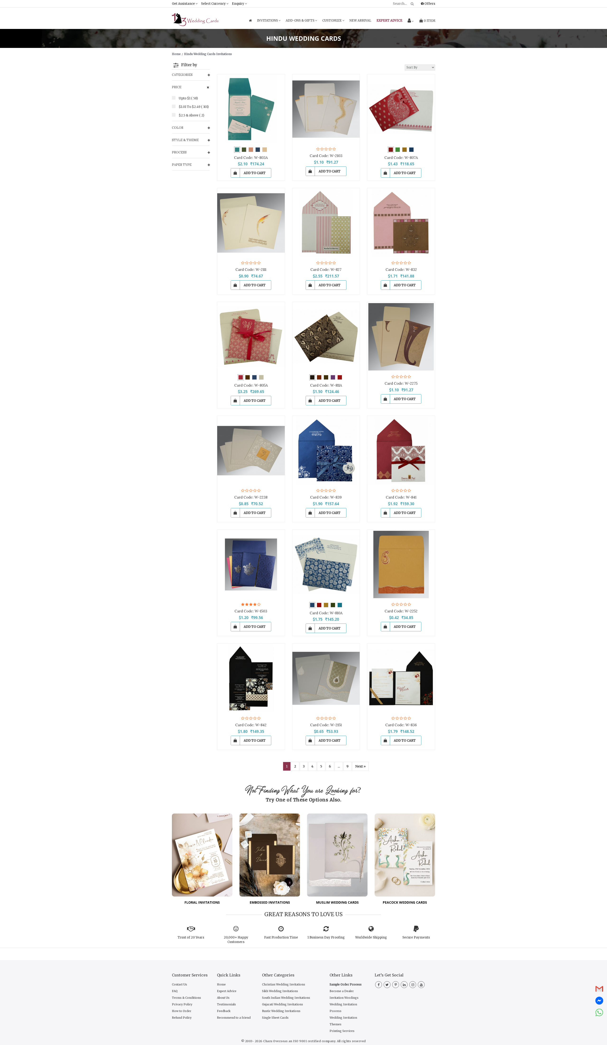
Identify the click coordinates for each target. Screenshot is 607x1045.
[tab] (191, 74)
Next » (360, 766)
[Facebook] (378, 985)
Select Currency (213, 4)
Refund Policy (182, 1017)
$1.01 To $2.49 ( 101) (194, 107)
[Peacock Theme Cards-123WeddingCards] (405, 855)
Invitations (268, 20)
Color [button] (177, 128)
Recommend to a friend (234, 1017)
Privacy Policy (182, 1004)
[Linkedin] (404, 985)
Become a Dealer (342, 991)
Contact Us (179, 984)
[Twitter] (387, 985)
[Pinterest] (396, 985)
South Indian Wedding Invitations (286, 997)
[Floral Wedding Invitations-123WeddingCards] (202, 855)
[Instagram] (413, 985)
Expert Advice (226, 991)
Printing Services (342, 1031)
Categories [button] (182, 75)
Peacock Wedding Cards (405, 902)
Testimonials (226, 1004)
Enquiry (238, 4)
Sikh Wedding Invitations (280, 991)
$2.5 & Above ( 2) (191, 115)
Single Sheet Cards (275, 1017)
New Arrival (360, 20)
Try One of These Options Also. (303, 800)
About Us (223, 997)
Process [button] (179, 152)
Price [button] (176, 87)
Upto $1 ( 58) (188, 98)
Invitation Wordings (344, 997)
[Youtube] (421, 985)
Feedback (223, 1011)
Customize (332, 20)
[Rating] (318, 149)
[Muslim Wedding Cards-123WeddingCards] (337, 855)
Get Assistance (184, 4)
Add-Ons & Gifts (300, 20)
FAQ (175, 991)
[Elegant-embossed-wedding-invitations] (269, 855)
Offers (429, 3)
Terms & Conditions (186, 997)
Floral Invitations (202, 902)
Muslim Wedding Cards (337, 902)
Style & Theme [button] (185, 140)
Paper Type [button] (182, 165)
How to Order (181, 1011)
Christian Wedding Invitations (283, 984)
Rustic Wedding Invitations (281, 1011)
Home (221, 984)
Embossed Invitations (270, 902)
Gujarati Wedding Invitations (282, 1004)
